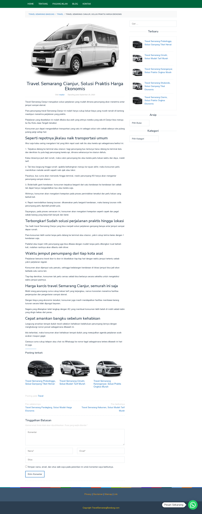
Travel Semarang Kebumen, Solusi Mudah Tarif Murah (103, 407)
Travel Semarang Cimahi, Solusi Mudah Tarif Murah (72, 382)
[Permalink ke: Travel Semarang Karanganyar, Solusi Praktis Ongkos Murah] (109, 368)
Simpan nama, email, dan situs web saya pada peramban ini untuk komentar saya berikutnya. (71, 466)
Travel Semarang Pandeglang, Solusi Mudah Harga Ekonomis (48, 407)
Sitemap (108, 494)
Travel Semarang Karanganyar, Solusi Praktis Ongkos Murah (107, 383)
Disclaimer (98, 494)
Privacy (87, 494)
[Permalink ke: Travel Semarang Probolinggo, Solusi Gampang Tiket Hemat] (40, 368)
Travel (40, 395)
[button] (193, 505)
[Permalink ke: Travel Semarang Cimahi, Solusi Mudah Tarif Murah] (75, 368)
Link (116, 494)
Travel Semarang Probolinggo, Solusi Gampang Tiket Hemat (40, 382)
